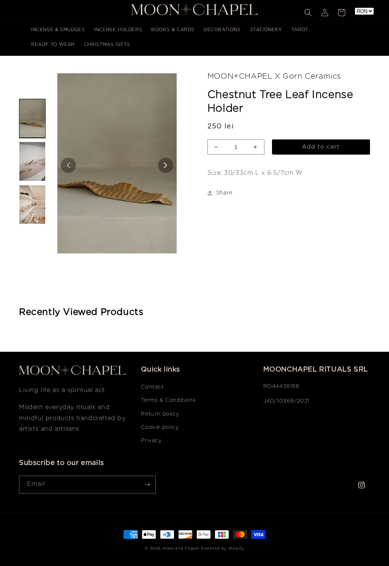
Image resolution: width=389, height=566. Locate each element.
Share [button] (224, 193)
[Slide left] (68, 165)
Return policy (160, 414)
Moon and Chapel (181, 548)
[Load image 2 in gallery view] (32, 161)
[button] (308, 12)
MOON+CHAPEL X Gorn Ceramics (274, 76)
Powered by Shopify (222, 548)
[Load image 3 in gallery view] (32, 205)
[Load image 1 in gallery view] (32, 118)
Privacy (151, 440)
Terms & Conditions (168, 400)
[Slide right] (165, 165)
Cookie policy (160, 427)
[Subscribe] (147, 484)
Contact (152, 387)
